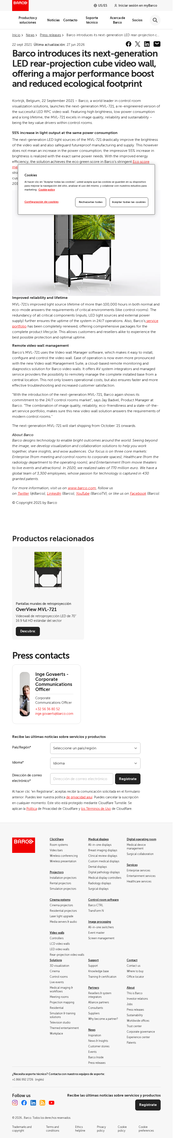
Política (31, 809)
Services (132, 865)
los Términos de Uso (96, 809)
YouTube (83, 493)
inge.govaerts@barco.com (54, 713)
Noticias (53, 20)
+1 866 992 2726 (28, 1079)
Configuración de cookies (42, 201)
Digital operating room (141, 839)
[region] (86, 189)
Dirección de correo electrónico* (27, 778)
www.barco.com (82, 488)
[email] (157, 44)
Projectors (56, 872)
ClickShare (57, 839)
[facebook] (128, 44)
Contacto (70, 20)
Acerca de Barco (117, 20)
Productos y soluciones (28, 20)
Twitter (23, 493)
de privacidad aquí (79, 797)
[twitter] (137, 44)
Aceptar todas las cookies (129, 202)
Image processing (99, 921)
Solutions (56, 960)
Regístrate (128, 779)
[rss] (42, 1102)
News (91, 1030)
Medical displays (98, 839)
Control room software (103, 899)
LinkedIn (54, 493)
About (131, 987)
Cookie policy (46, 189)
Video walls (57, 932)
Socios (137, 20)
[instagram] (15, 1102)
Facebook (138, 493)
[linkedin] (147, 44)
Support (93, 960)
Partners (93, 987)
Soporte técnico (92, 20)
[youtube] (51, 1102)
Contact (132, 960)
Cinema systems (60, 899)
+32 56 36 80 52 (47, 709)
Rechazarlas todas (91, 202)
